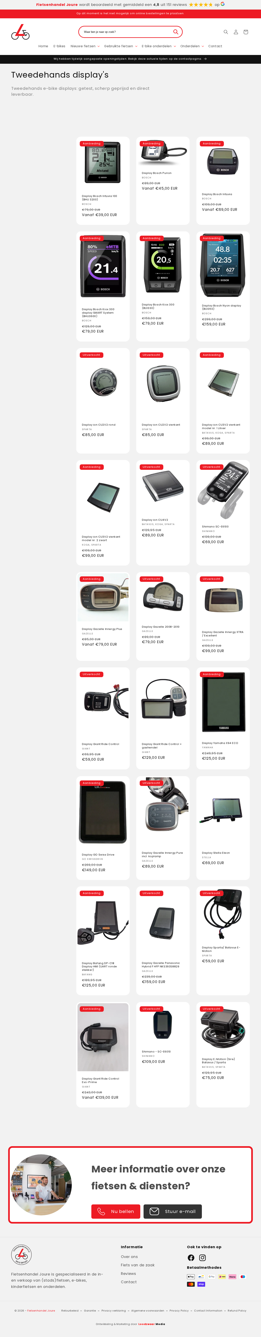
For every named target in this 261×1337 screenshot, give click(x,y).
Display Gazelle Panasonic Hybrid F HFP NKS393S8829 (161, 965)
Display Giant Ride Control (100, 744)
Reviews (128, 1273)
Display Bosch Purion (157, 173)
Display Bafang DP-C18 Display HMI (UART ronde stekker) (99, 967)
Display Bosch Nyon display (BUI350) (221, 307)
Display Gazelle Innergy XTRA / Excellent (223, 634)
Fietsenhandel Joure (41, 1311)
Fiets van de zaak (138, 1265)
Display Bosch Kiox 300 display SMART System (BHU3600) (98, 313)
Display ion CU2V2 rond (98, 425)
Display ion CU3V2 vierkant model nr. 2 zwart (101, 538)
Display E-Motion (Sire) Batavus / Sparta (218, 1060)
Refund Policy (237, 1311)
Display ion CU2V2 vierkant (161, 425)
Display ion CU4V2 (155, 520)
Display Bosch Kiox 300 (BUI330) (158, 306)
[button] (85, 46)
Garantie (90, 1311)
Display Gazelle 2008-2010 (161, 627)
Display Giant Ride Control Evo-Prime (100, 1080)
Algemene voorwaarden (147, 1311)
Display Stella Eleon (216, 853)
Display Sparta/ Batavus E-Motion (221, 949)
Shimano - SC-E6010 (156, 1052)
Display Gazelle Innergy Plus (102, 629)
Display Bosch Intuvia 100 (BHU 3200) (99, 197)
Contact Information (208, 1311)
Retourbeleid (70, 1311)
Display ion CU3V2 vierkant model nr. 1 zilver (221, 426)
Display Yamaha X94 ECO (220, 743)
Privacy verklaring (114, 1311)
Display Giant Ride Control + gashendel (162, 746)
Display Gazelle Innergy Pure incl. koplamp (162, 854)
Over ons (129, 1256)
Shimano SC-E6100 (215, 526)
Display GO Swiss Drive (98, 854)
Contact (129, 1282)
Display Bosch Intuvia (217, 194)
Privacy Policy (179, 1311)
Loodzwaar (151, 1324)
